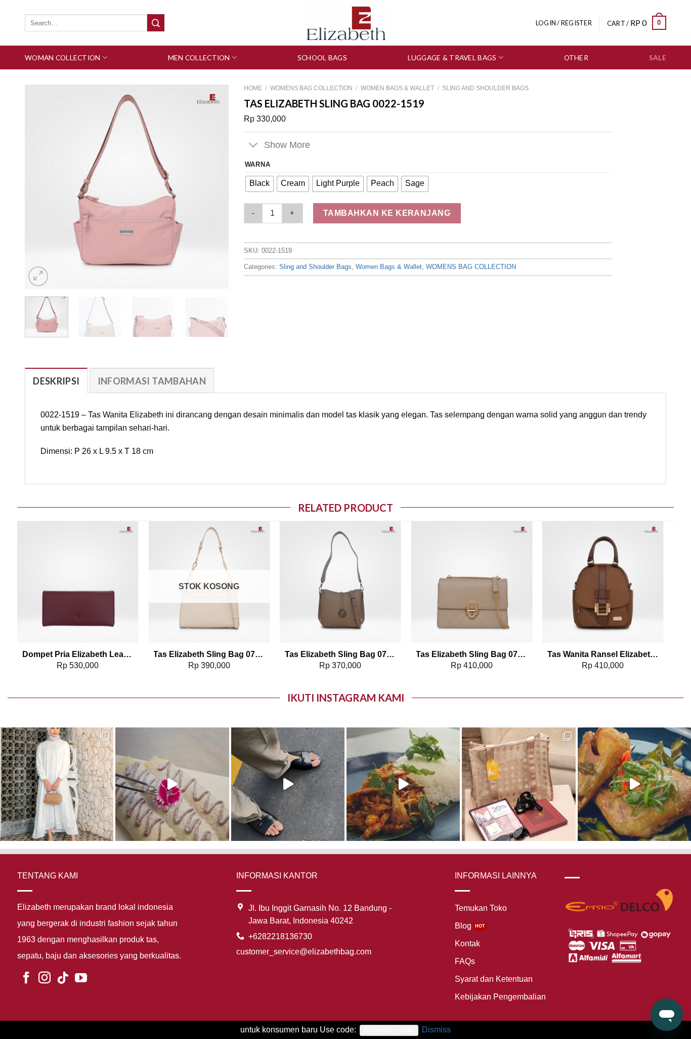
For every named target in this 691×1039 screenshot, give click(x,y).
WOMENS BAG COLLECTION (311, 88)
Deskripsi (56, 381)
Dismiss (436, 1029)
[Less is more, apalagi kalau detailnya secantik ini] (56, 784)
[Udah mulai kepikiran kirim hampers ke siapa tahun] (518, 784)
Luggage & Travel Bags (452, 57)
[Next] (211, 186)
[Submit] (155, 22)
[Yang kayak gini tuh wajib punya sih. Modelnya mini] (287, 784)
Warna (258, 164)
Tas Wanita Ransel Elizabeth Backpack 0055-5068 (603, 654)
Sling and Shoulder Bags (485, 88)
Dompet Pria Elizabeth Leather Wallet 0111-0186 (78, 654)
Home (253, 88)
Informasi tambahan (152, 381)
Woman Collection (62, 57)
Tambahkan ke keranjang (387, 213)
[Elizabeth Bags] (345, 23)
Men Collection (199, 57)
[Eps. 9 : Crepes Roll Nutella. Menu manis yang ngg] (172, 784)
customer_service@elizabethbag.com (303, 951)
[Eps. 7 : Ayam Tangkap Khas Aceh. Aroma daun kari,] (634, 784)
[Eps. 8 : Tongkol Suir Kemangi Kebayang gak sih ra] (403, 784)
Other (576, 57)
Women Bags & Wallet (397, 88)
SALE (657, 57)
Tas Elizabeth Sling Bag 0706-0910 (209, 654)
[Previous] (41, 186)
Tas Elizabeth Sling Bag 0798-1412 (471, 654)
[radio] (259, 183)
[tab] (56, 381)
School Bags (322, 57)
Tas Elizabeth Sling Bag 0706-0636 (340, 654)
